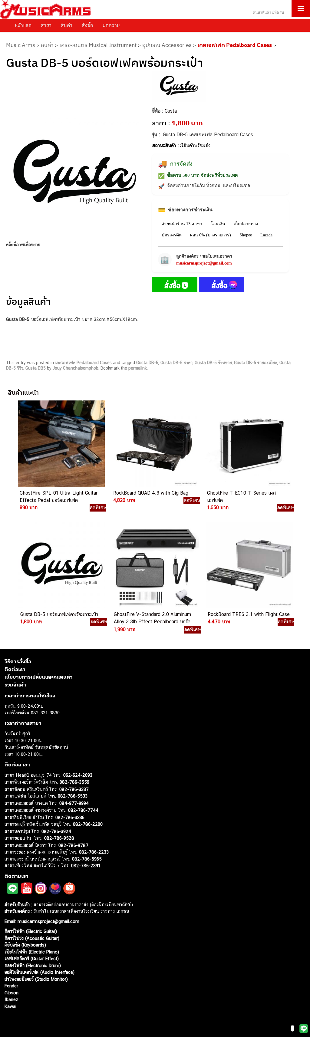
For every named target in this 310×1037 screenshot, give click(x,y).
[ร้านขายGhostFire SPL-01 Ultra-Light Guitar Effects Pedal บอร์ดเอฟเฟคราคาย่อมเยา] (61, 444)
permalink (137, 368)
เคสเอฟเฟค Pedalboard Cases (234, 44)
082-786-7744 (83, 810)
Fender (11, 985)
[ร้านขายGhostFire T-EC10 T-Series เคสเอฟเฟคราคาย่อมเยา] (248, 444)
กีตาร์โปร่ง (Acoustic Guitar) (32, 938)
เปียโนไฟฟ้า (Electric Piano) (32, 951)
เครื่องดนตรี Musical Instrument (98, 44)
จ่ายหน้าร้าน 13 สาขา (182, 224)
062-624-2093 (77, 775)
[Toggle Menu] (301, 8)
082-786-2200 (88, 824)
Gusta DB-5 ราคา (176, 362)
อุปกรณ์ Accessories (167, 44)
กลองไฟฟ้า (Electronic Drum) (33, 965)
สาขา (46, 25)
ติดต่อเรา (15, 669)
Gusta (171, 111)
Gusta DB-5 (147, 362)
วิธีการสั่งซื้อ (18, 661)
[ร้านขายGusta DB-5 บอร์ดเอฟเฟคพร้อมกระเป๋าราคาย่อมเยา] (61, 565)
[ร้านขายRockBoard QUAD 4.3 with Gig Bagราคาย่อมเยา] (154, 444)
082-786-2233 (94, 851)
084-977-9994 (74, 803)
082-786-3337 (74, 789)
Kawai (10, 1006)
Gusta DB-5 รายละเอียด (255, 362)
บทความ (111, 25)
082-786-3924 (56, 831)
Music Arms (20, 44)
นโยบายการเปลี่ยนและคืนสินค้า (39, 676)
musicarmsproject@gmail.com (204, 263)
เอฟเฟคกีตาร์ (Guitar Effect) (32, 958)
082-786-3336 (69, 817)
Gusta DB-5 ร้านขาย (213, 362)
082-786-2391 (86, 865)
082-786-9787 (73, 845)
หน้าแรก (23, 25)
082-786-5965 (87, 858)
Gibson (11, 992)
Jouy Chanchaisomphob (75, 368)
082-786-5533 (72, 795)
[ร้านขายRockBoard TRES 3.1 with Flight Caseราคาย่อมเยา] (249, 565)
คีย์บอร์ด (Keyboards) (25, 944)
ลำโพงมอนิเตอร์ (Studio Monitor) (36, 979)
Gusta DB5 (35, 368)
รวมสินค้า (15, 684)
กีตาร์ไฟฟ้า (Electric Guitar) (31, 931)
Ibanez (11, 999)
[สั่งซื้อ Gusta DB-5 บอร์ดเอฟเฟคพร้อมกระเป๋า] (174, 286)
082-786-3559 (74, 782)
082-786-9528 (59, 838)
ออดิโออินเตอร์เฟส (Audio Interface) (39, 972)
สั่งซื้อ (87, 25)
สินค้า (66, 25)
